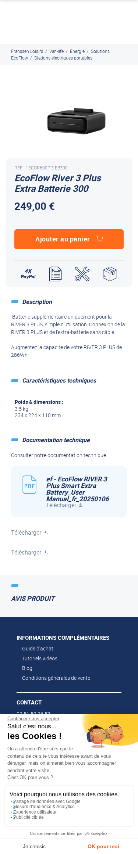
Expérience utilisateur (35, 812)
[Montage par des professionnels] (82, 274)
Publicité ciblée (28, 817)
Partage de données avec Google (47, 801)
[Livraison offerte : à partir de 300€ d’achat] (110, 274)
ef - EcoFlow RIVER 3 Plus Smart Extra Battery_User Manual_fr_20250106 (77, 491)
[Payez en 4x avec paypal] (28, 274)
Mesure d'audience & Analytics (43, 806)
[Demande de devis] (55, 274)
